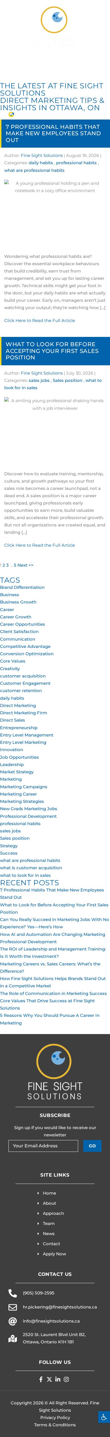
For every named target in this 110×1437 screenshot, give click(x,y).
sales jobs (39, 380)
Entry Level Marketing (23, 742)
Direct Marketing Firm (23, 712)
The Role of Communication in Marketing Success (53, 993)
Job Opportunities (19, 757)
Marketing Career (18, 794)
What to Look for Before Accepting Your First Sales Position (52, 351)
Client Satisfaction (19, 631)
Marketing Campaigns (23, 786)
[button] (104, 1417)
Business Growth (18, 602)
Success (8, 853)
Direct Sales (12, 720)
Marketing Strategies (22, 801)
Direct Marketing (18, 705)
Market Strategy (17, 771)
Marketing (11, 779)
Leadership (12, 764)
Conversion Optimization (27, 653)
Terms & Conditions (55, 1424)
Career (7, 609)
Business (9, 594)
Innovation (11, 749)
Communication (17, 639)
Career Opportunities (22, 624)
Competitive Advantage (25, 646)
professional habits (76, 162)
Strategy (8, 845)
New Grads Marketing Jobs (28, 808)
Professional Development (28, 816)
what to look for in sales (25, 875)
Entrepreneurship (19, 727)
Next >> (25, 565)
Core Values (12, 661)
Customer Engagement (25, 683)
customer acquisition (23, 676)
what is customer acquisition (31, 867)
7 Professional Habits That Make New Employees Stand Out (53, 133)
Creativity (10, 668)
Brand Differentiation (22, 587)
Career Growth (15, 617)
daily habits (41, 162)
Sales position (67, 380)
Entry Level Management (26, 735)
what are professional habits (34, 170)
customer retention (21, 690)
